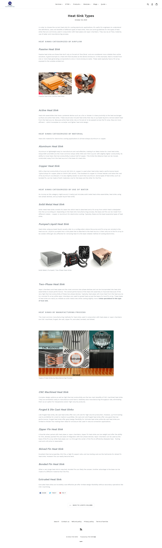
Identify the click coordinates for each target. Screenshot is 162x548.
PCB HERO (74, 537)
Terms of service (102, 521)
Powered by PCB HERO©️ (88, 537)
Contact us (65, 521)
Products (77, 4)
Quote (104, 4)
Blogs (96, 4)
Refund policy (77, 521)
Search (56, 521)
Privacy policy (89, 521)
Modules (87, 4)
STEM (68, 4)
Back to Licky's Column (82, 505)
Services (59, 4)
